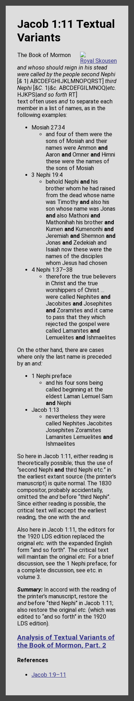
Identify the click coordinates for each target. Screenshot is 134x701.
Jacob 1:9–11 (48, 674)
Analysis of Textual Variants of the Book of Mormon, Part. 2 (66, 641)
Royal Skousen (98, 60)
